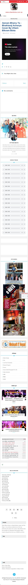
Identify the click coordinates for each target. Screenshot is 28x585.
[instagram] (23, 1)
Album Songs (6, 357)
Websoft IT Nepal (9, 579)
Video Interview (6, 372)
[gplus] (21, 1)
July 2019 (4, 484)
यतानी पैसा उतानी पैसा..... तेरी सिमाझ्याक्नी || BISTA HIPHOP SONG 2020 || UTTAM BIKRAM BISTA (14, 400)
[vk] (12, 513)
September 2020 (5, 474)
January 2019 (5, 494)
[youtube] (12, 154)
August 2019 (4, 482)
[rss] (15, 513)
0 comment (13, 33)
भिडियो (4, 376)
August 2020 (4, 476)
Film (4, 360)
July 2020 (4, 478)
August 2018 (4, 495)
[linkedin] (21, 509)
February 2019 (5, 492)
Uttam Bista (14, 577)
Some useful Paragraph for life (10, 369)
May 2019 (4, 487)
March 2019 (4, 490)
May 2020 (4, 479)
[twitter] (19, 1)
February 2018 (5, 500)
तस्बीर (4, 374)
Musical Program (6, 365)
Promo (4, 367)
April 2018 (4, 497)
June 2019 (4, 486)
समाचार (4, 379)
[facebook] (17, 1)
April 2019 (4, 489)
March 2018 (4, 499)
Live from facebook (7, 362)
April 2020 (4, 481)
